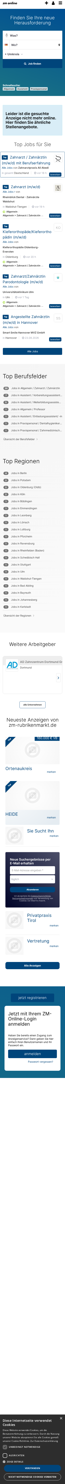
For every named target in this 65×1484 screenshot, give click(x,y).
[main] (32, 549)
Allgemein (9, 88)
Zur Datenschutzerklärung (44, 1441)
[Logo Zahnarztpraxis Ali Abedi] (58, 158)
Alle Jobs (7, 167)
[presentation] (46, 3)
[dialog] (32, 1449)
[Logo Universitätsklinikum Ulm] (58, 277)
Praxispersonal (39, 88)
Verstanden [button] (32, 1468)
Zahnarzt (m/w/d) (25, 187)
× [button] (61, 1418)
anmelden (32, 1054)
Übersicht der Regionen (17, 615)
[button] (58, 53)
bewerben (55, 174)
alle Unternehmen (32, 704)
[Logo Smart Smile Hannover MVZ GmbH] (58, 318)
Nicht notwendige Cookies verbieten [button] (32, 1476)
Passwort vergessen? (40, 1061)
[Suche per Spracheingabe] (7, 35)
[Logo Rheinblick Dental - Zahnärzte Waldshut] (58, 188)
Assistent (22, 88)
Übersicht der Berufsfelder (19, 439)
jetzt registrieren (32, 998)
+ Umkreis (12, 54)
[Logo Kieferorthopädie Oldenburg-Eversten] (58, 228)
